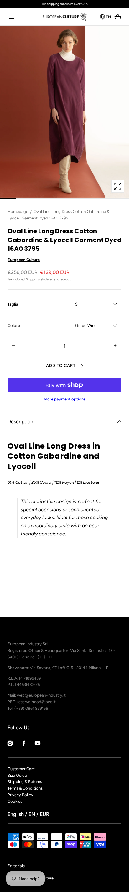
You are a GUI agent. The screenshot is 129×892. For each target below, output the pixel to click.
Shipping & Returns (25, 781)
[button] (11, 17)
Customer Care (21, 768)
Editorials (16, 866)
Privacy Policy (20, 794)
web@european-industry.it (41, 695)
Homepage (18, 211)
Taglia (13, 305)
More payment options (64, 399)
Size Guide (17, 775)
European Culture (24, 259)
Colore (14, 326)
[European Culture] (64, 16)
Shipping (32, 279)
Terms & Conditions (25, 788)
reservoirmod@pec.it (36, 701)
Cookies (15, 801)
